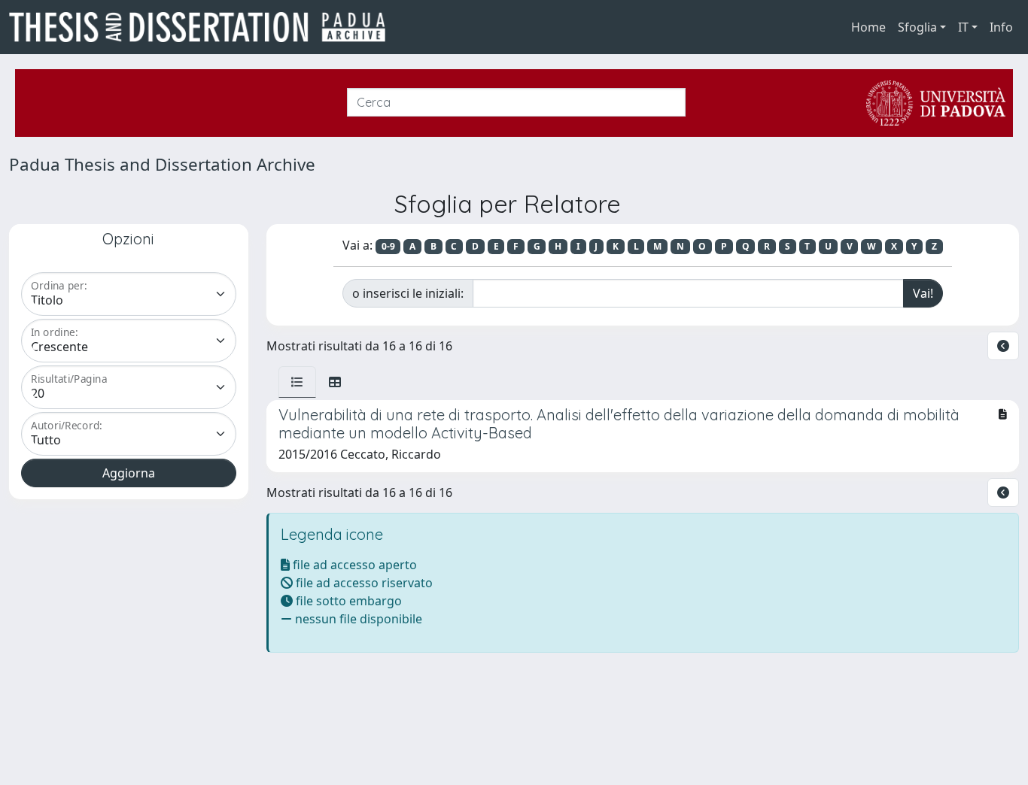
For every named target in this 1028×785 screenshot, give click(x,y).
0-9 (388, 246)
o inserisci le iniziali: (408, 293)
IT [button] (963, 27)
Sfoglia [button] (917, 27)
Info (1001, 27)
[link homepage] (203, 27)
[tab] (297, 382)
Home (868, 27)
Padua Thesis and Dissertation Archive (162, 164)
